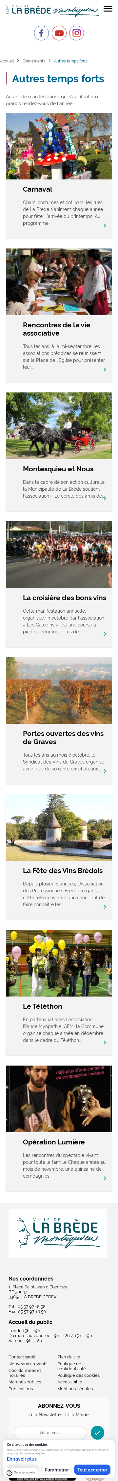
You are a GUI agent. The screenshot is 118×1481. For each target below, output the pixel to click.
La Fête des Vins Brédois (63, 870)
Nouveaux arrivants (28, 1363)
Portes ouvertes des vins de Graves (63, 737)
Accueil (7, 61)
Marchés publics (25, 1381)
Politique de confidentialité (71, 1366)
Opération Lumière (54, 1142)
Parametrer (57, 1469)
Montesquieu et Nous (58, 469)
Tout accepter (92, 1469)
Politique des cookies (78, 1375)
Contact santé (22, 1356)
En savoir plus (22, 1459)
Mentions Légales (75, 1388)
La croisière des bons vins (64, 598)
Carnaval (37, 189)
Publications (21, 1388)
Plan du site (68, 1356)
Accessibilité (69, 1381)
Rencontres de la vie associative (56, 329)
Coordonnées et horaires (25, 1373)
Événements (34, 61)
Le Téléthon (42, 1006)
